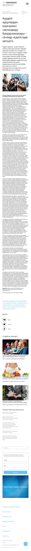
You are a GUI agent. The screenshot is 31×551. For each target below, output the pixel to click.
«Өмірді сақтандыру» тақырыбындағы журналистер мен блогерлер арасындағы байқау (14, 402)
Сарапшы (5, 536)
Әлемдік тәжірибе (8, 521)
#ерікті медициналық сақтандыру (15, 304)
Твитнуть (10, 324)
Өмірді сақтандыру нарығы (11, 507)
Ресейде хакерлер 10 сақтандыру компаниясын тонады (9, 432)
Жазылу (15, 472)
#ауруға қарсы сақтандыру (13, 306)
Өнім (4, 526)
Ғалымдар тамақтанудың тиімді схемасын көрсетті (15, 378)
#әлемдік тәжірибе (16, 303)
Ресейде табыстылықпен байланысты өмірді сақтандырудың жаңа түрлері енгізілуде (10, 418)
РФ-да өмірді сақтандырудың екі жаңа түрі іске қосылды (9, 412)
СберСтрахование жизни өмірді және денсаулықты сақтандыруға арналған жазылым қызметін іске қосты (9, 437)
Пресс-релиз (6, 512)
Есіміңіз (5, 460)
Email (5, 465)
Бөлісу (9, 319)
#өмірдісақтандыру (8, 301)
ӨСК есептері (6, 516)
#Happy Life (6, 531)
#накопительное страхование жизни (14, 308)
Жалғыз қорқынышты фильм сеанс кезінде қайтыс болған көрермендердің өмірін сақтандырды (14, 356)
